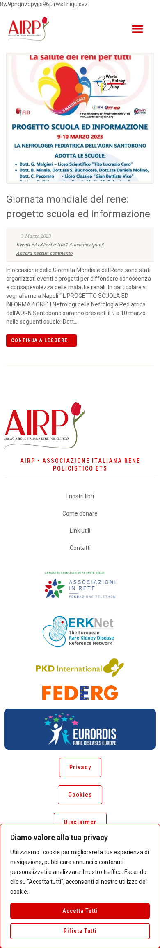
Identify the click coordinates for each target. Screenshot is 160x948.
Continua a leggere (39, 340)
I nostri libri (80, 496)
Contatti (80, 548)
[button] (137, 28)
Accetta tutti (80, 910)
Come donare (80, 513)
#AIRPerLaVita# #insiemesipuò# (68, 244)
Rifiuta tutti (80, 931)
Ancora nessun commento (44, 253)
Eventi (23, 244)
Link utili (80, 530)
